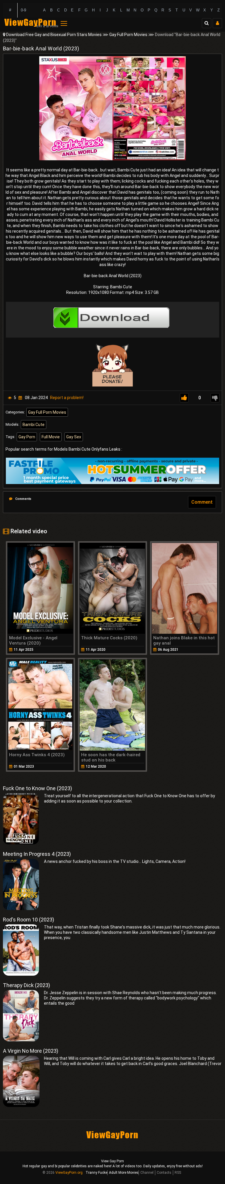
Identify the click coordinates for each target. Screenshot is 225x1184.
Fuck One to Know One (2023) (37, 788)
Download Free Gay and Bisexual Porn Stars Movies (54, 34)
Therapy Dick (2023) (26, 985)
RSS (178, 1173)
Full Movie (51, 437)
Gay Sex (73, 437)
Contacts (164, 1173)
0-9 (23, 10)
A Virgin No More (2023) (30, 1051)
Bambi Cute (34, 424)
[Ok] (184, 397)
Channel (147, 1173)
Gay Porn (26, 437)
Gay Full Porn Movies (128, 34)
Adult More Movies (124, 1173)
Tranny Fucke (96, 1173)
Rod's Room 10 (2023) (28, 919)
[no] (215, 397)
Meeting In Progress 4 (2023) (37, 854)
